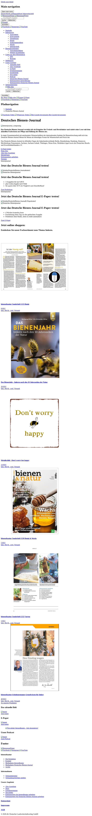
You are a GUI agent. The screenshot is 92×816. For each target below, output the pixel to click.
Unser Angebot (10, 63)
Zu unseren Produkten (9, 703)
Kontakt (8, 761)
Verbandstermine (11, 85)
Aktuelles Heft (15, 65)
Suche (4, 20)
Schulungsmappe (16, 71)
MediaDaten (5, 155)
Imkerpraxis (9, 32)
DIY (11, 57)
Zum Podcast (5, 739)
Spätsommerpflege (16, 42)
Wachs (12, 44)
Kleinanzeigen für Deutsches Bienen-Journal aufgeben (24, 796)
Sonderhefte (14, 73)
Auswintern (14, 34)
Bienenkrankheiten (12, 49)
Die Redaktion (10, 759)
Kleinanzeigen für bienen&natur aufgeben (20, 794)
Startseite (8, 30)
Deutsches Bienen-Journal (19, 79)
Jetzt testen (5, 714)
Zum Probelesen (6, 190)
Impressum (5, 805)
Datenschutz (5, 801)
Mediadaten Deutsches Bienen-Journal (19, 765)
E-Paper (13, 69)
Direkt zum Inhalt (7, 2)
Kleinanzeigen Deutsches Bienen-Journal (24, 83)
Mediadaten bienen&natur (14, 763)
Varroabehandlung (16, 51)
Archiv (7, 767)
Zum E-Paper (5, 220)
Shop (7, 788)
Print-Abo (4, 151)
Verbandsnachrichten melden (15, 778)
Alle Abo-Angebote (8, 153)
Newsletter (14, 75)
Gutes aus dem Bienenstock (15, 55)
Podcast (12, 77)
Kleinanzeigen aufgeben (9, 157)
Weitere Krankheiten (17, 53)
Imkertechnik (14, 47)
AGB (3, 810)
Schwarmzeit (14, 36)
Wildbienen (9, 61)
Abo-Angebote (15, 67)
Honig (12, 40)
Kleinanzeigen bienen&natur (20, 81)
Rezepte (13, 59)
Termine (4, 159)
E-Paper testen (6, 149)
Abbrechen (11, 20)
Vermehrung (14, 38)
